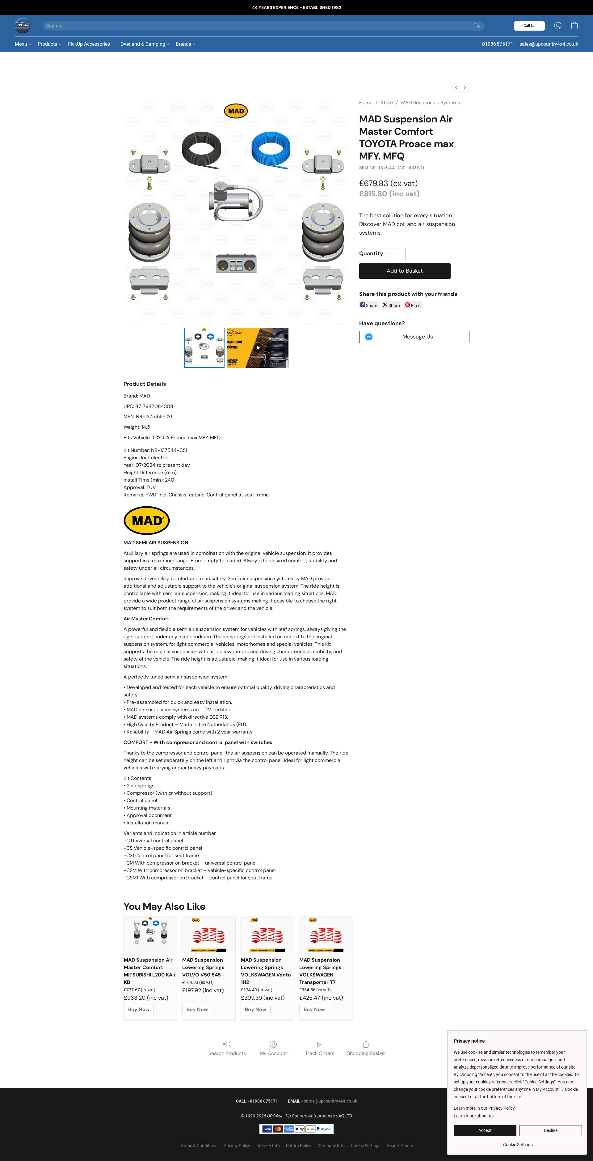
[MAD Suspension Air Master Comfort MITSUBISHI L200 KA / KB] (150, 934)
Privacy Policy (237, 1145)
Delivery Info (268, 1145)
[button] (22, 25)
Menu (21, 44)
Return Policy (298, 1145)
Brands (184, 44)
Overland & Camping (143, 44)
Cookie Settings (366, 1145)
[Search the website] (477, 25)
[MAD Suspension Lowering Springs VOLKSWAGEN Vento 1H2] (267, 934)
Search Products (227, 1053)
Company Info (331, 1145)
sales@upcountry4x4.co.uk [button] (548, 44)
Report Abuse (400, 1145)
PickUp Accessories (89, 44)
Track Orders (319, 1053)
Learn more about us (474, 1115)
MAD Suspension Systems (430, 102)
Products (48, 44)
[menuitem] (456, 87)
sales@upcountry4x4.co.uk (330, 1101)
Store (387, 102)
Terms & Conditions (198, 1145)
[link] (518, 1142)
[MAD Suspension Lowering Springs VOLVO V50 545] (208, 934)
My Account (273, 1053)
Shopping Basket (366, 1053)
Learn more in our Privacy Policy (484, 1108)
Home (365, 102)
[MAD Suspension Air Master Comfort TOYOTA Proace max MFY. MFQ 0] (204, 348)
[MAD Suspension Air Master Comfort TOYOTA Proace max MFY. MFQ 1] (258, 348)
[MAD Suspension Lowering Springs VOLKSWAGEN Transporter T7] (325, 934)
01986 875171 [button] (497, 44)
